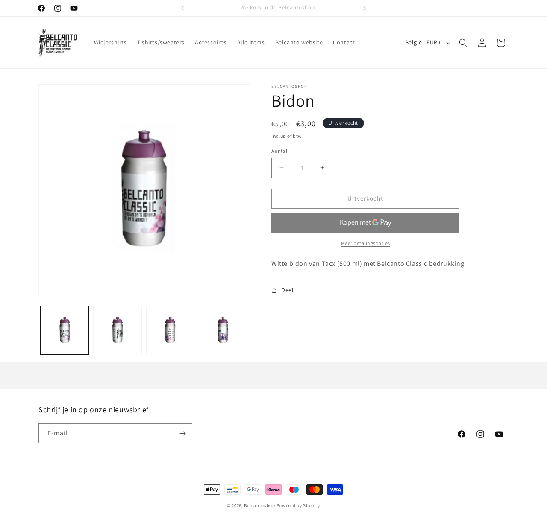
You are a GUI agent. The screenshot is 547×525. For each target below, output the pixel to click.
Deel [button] (287, 290)
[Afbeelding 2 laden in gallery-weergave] (117, 330)
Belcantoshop (259, 505)
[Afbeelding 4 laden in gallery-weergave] (223, 330)
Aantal (279, 151)
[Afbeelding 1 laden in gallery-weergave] (65, 330)
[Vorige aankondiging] (182, 8)
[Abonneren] (182, 433)
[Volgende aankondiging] (364, 8)
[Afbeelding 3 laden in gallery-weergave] (170, 330)
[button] (463, 42)
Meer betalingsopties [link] (365, 243)
